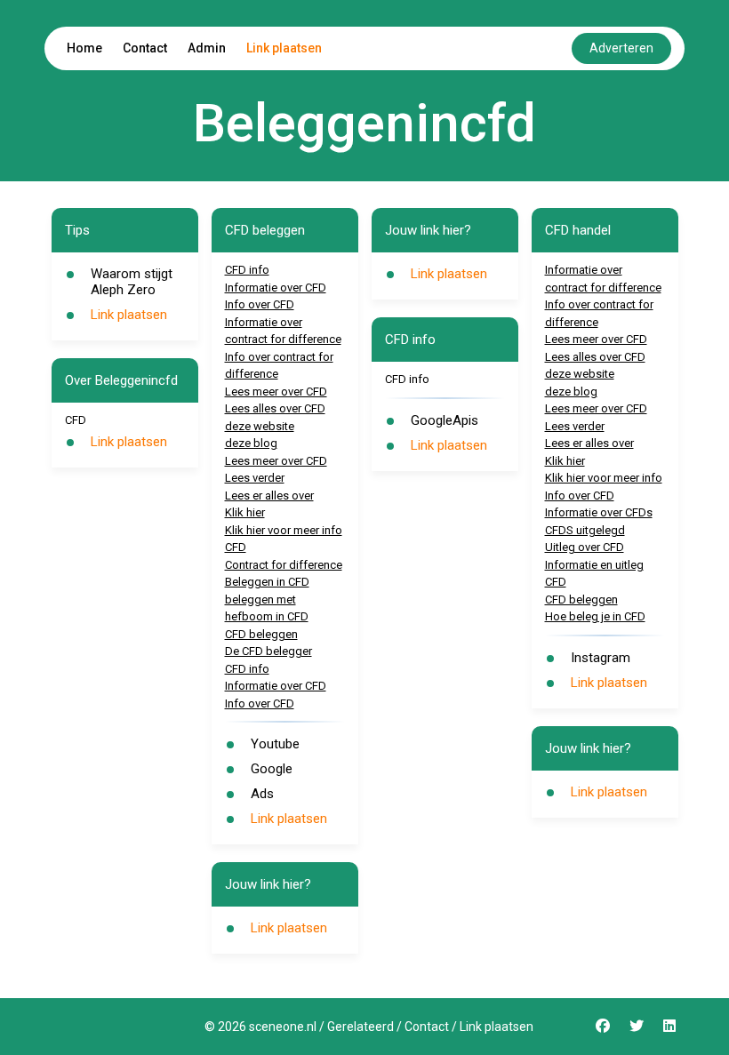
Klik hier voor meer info (283, 530)
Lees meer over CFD (276, 391)
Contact (145, 48)
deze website (259, 426)
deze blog (251, 443)
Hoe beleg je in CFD (595, 616)
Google (271, 769)
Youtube (275, 744)
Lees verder (254, 477)
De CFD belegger (268, 651)
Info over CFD (259, 304)
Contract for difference (283, 564)
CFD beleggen (261, 634)
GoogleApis (444, 420)
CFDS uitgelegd (585, 530)
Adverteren (621, 48)
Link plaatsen (284, 48)
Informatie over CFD (275, 287)
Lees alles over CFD (275, 408)
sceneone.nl (282, 1026)
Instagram (600, 658)
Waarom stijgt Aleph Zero (131, 282)
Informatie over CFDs (599, 512)
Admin (207, 48)
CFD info (247, 269)
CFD (235, 547)
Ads (262, 794)
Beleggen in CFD (267, 581)
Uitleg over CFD (584, 547)
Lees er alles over (269, 495)
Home (84, 48)
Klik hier (245, 512)
